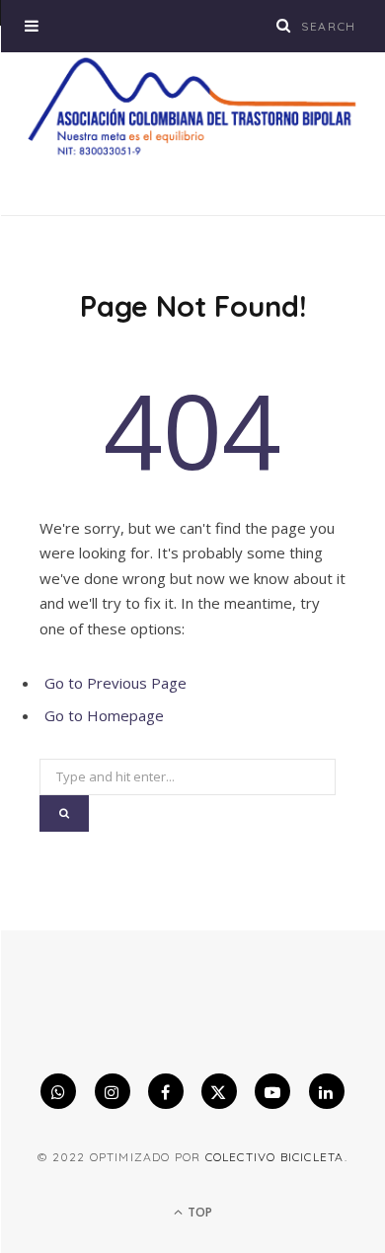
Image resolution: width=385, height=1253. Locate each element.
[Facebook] (166, 1091)
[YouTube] (272, 1091)
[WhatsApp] (58, 1091)
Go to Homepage (104, 715)
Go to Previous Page (115, 683)
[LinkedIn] (327, 1091)
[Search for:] (187, 770)
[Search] (284, 25)
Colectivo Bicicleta (275, 1156)
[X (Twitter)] (219, 1091)
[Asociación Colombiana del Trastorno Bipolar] (192, 106)
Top (198, 1212)
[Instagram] (112, 1091)
